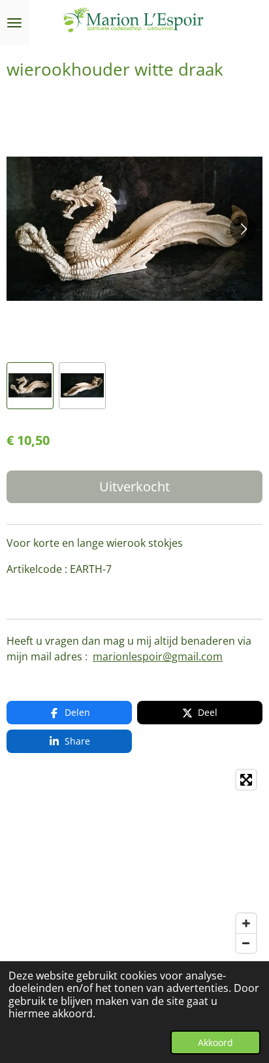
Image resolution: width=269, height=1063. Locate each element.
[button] (30, 385)
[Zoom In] (246, 923)
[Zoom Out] (246, 943)
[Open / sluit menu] (14, 23)
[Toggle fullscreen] (246, 780)
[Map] (134, 861)
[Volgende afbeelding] (243, 229)
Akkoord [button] (215, 1042)
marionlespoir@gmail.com (158, 656)
